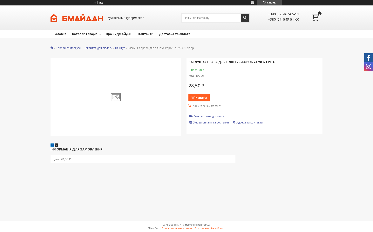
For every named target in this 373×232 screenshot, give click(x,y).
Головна (59, 34)
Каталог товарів (84, 34)
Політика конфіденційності (209, 228)
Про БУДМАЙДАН (119, 34)
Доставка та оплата (174, 34)
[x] (56, 145)
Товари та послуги (68, 48)
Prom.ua (206, 224)
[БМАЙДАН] (77, 17)
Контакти (145, 34)
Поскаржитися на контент (177, 228)
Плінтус (120, 48)
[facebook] (52, 145)
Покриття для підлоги (98, 48)
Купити (201, 97)
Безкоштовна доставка (208, 116)
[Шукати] (245, 18)
